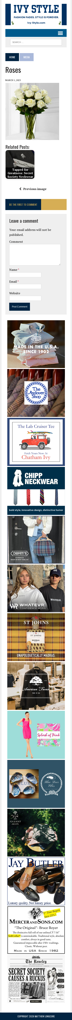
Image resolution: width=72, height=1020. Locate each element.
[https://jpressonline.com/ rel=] (36, 365)
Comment (16, 241)
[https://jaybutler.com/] (36, 902)
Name (13, 270)
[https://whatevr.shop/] (36, 610)
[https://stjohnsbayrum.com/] (36, 659)
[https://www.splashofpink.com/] (36, 756)
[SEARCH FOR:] (36, 41)
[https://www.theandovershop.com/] (36, 414)
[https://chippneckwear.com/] (36, 512)
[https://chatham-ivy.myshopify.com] (36, 463)
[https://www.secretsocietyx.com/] (36, 1000)
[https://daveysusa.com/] (36, 561)
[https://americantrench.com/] (36, 707)
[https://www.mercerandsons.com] (36, 951)
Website (14, 293)
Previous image (34, 189)
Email (13, 281)
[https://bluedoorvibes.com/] (36, 805)
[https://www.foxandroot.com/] (36, 854)
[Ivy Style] (36, 14)
